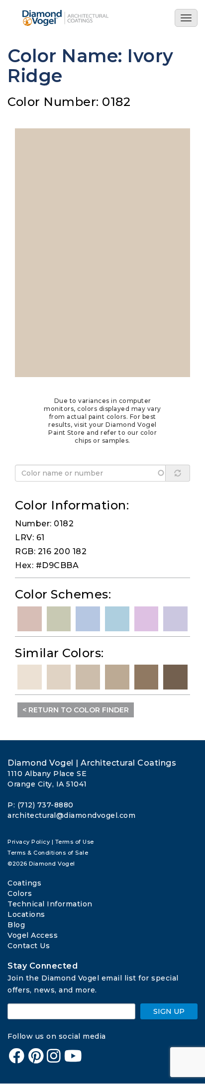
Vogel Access (32, 935)
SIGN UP (169, 1011)
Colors (19, 893)
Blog (16, 924)
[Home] (76, 18)
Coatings (24, 883)
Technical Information (50, 903)
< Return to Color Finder (75, 709)
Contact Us (28, 945)
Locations (26, 914)
